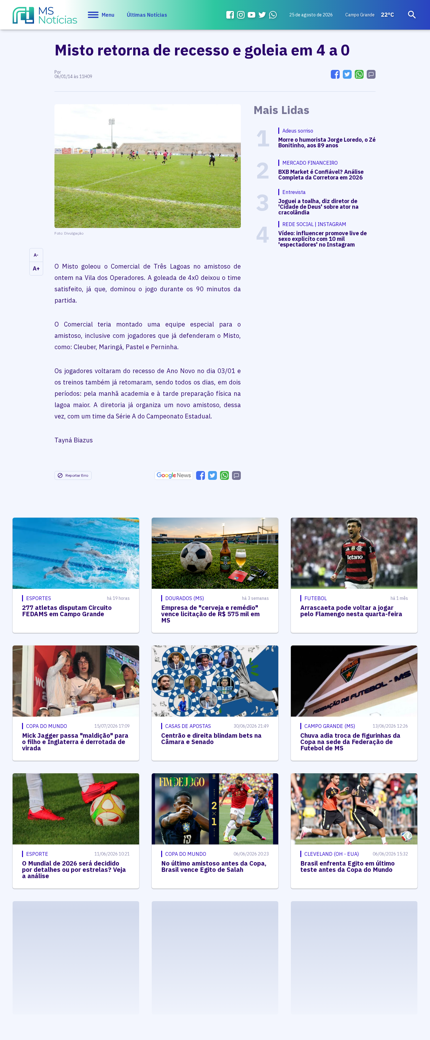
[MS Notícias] (45, 18)
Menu (108, 15)
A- (36, 255)
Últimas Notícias (147, 15)
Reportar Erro (76, 475)
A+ (36, 268)
